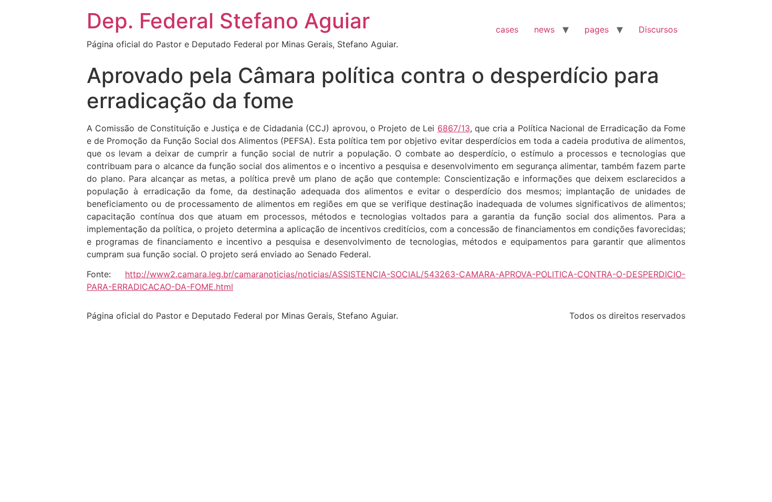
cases (507, 29)
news (544, 29)
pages (597, 29)
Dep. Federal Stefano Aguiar (228, 21)
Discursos (658, 29)
